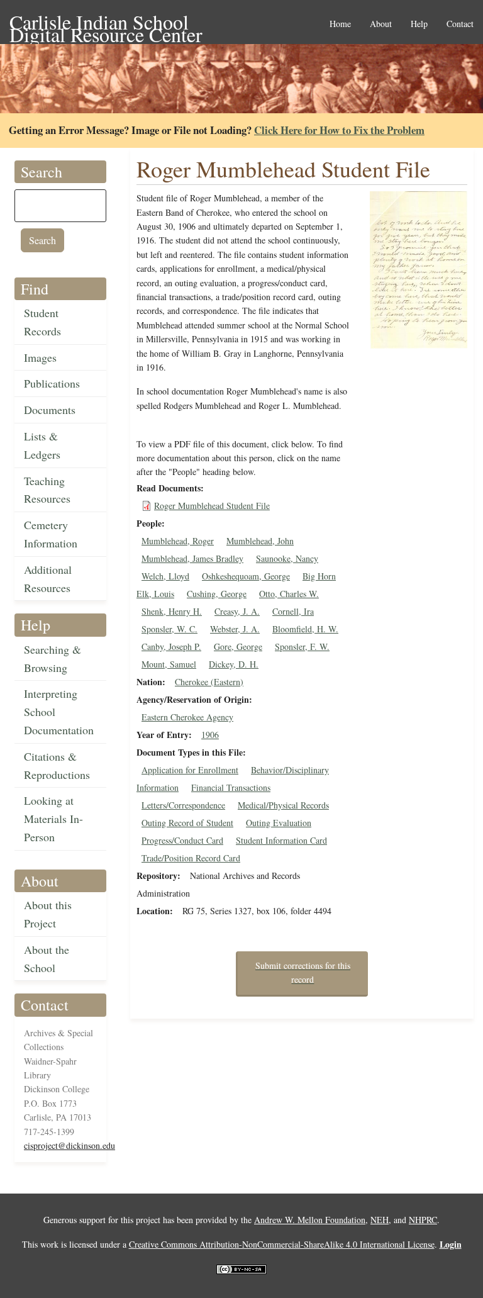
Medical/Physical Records (283, 805)
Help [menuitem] (419, 24)
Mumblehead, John (260, 541)
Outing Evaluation (278, 823)
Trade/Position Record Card (191, 858)
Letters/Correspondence (183, 805)
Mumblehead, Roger (178, 541)
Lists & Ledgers (42, 445)
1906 (210, 735)
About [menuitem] (381, 24)
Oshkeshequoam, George (246, 576)
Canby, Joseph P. (171, 646)
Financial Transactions (230, 787)
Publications (52, 383)
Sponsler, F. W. (302, 646)
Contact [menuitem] (460, 24)
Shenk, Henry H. (172, 611)
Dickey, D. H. (233, 664)
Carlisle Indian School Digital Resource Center (106, 23)
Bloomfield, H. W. (305, 629)
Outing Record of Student (187, 823)
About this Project (48, 914)
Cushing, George (217, 594)
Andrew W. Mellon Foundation (309, 1220)
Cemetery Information (50, 534)
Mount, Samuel (169, 664)
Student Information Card (281, 840)
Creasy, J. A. (237, 611)
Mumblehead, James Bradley (192, 558)
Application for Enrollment (190, 770)
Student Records (42, 321)
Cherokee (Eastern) (209, 682)
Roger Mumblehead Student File (212, 506)
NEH (379, 1220)
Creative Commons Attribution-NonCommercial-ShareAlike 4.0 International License (282, 1244)
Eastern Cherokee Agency (187, 717)
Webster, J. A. (235, 629)
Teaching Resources (47, 489)
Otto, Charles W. (289, 594)
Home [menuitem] (340, 24)
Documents (49, 409)
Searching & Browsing (52, 658)
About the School (46, 958)
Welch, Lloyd (165, 576)
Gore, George (238, 646)
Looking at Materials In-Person (53, 818)
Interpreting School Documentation (59, 711)
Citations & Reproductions (57, 765)
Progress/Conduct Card (182, 840)
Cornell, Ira (293, 611)
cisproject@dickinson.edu (69, 1145)
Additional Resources (48, 578)
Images (40, 357)
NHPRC (423, 1220)
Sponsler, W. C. (169, 629)
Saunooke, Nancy (287, 558)
